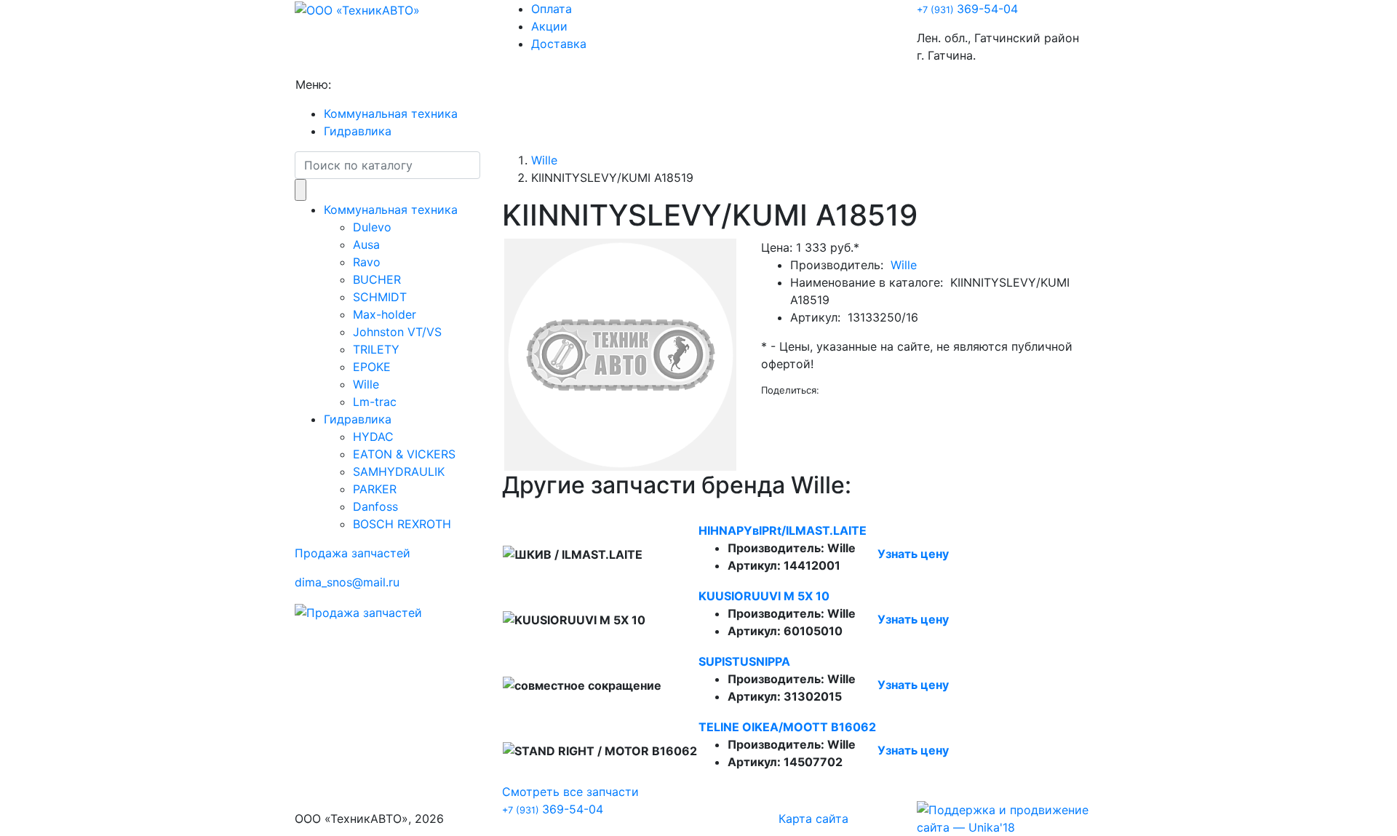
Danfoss (375, 506)
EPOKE (372, 366)
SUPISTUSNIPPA (744, 661)
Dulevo (372, 227)
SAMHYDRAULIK (399, 471)
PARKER (375, 489)
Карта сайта (813, 818)
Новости (443, 84)
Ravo (367, 262)
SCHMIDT (380, 297)
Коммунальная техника (391, 113)
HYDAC (373, 436)
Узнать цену (913, 553)
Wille (366, 384)
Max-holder (384, 314)
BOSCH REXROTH (402, 524)
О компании (371, 84)
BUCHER (377, 279)
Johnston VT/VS (397, 332)
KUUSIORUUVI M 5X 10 (763, 596)
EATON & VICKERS (404, 454)
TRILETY (376, 349)
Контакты (688, 84)
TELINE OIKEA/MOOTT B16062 (787, 727)
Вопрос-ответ (519, 84)
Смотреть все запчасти (570, 791)
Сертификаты (610, 84)
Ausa (366, 244)
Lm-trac (375, 401)
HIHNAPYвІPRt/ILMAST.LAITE (782, 530)
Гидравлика (357, 131)
